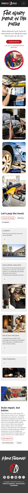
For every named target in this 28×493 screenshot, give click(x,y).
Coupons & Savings (8, 218)
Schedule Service (14, 41)
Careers (19, 443)
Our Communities (7, 443)
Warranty (21, 218)
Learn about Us (7, 438)
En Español (5, 222)
